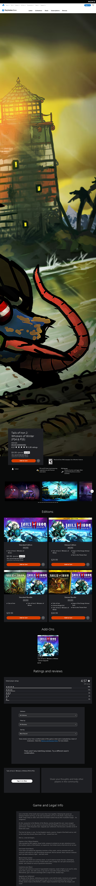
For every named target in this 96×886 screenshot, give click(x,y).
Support (42, 5)
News (37, 5)
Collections (38, 10)
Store (7, 5)
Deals (46, 10)
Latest (30, 10)
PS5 (12, 5)
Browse (64, 10)
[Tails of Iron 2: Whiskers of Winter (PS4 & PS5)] (22, 491)
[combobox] (48, 715)
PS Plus (23, 5)
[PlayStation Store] (10, 10)
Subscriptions (55, 10)
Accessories (30, 5)
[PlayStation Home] (3, 5)
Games (16, 5)
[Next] (92, 491)
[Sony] (91, 3)
